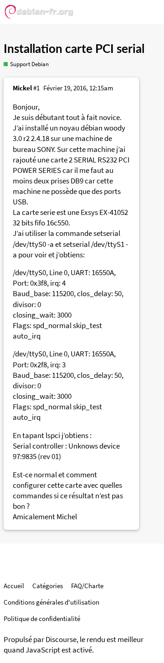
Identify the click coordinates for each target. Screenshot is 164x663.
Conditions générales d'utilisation (51, 602)
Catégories (47, 585)
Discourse (61, 639)
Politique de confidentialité (42, 618)
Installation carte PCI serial (74, 49)
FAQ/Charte (87, 585)
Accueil (14, 585)
